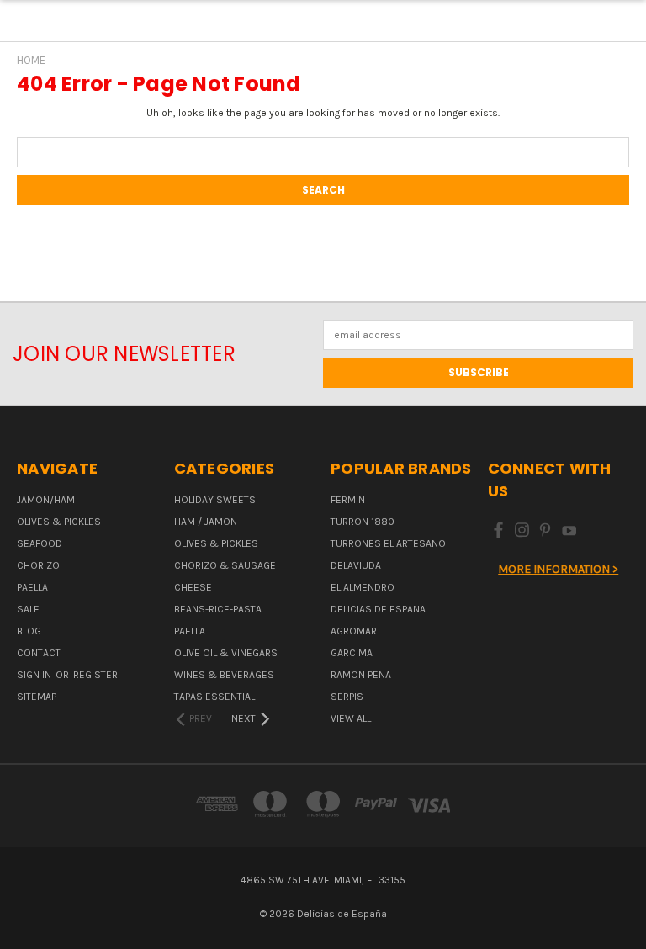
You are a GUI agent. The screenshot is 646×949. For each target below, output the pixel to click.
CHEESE (193, 587)
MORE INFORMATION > (558, 569)
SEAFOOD (39, 543)
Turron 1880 (362, 522)
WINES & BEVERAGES (224, 675)
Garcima (352, 653)
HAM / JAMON (205, 522)
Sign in (35, 675)
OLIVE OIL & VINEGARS (226, 653)
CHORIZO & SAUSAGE (225, 565)
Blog (29, 631)
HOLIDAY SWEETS (215, 500)
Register (95, 675)
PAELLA (32, 587)
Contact (39, 653)
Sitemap (36, 696)
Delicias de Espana (378, 609)
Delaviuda (356, 565)
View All (351, 718)
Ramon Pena (361, 675)
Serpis (347, 696)
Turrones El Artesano (388, 543)
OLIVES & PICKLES (59, 522)
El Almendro (362, 587)
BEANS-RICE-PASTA (218, 609)
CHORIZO (38, 565)
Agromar (354, 631)
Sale (28, 609)
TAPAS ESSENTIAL (214, 696)
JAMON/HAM (46, 500)
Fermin (348, 500)
